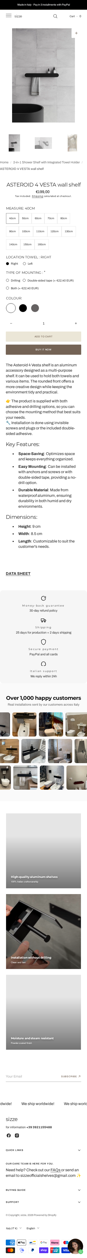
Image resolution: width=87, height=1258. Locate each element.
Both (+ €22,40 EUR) (25, 288)
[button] (8, 16)
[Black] (23, 308)
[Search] (55, 16)
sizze (23, 1215)
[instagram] (17, 1135)
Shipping (37, 196)
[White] (11, 308)
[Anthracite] (35, 308)
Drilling (15, 280)
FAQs (56, 1170)
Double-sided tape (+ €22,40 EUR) (51, 280)
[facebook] (9, 1135)
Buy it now (43, 349)
